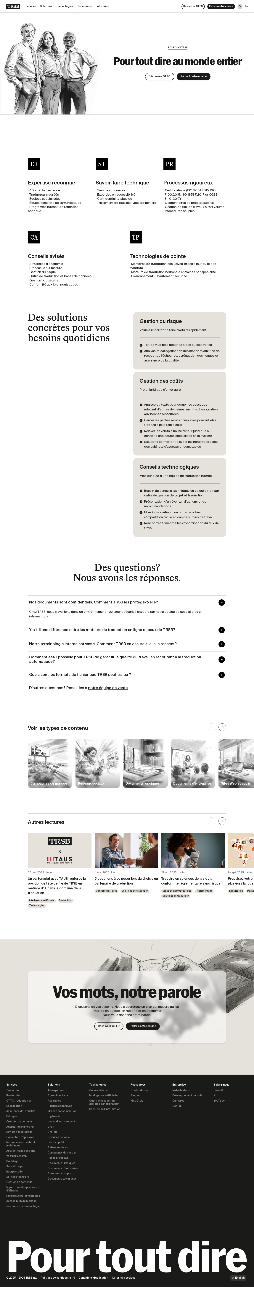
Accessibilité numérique (21, 1201)
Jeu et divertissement (61, 1121)
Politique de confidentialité (58, 1278)
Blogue (135, 1095)
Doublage (12, 1161)
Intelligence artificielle (41, 900)
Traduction (13, 1090)
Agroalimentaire (58, 1095)
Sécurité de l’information (104, 1109)
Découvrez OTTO (193, 6)
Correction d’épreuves (20, 1137)
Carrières (178, 1101)
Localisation (236, 891)
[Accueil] (13, 6)
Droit (51, 1127)
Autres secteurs (58, 1147)
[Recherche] (239, 6)
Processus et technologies (23, 1196)
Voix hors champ (16, 1156)
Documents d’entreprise (63, 1168)
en (246, 6)
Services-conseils (17, 1177)
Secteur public (57, 1142)
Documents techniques (62, 1179)
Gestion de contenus (19, 1182)
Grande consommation (62, 1111)
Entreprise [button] (102, 6)
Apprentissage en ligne (20, 1151)
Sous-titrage (14, 1166)
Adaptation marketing (20, 1127)
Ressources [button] (84, 6)
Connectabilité (98, 1090)
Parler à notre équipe (221, 6)
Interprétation (15, 1171)
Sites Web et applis (60, 1173)
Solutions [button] (46, 6)
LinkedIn (219, 1090)
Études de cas (139, 1090)
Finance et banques (60, 1106)
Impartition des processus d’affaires (23, 1189)
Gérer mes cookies (123, 1278)
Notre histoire (181, 1090)
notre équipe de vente (108, 688)
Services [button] (30, 6)
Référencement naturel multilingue (20, 1144)
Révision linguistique (19, 1132)
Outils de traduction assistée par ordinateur (104, 1102)
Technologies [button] (64, 6)
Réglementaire (204, 891)
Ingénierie (54, 1116)
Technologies (36, 905)
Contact (177, 1106)
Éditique (11, 1116)
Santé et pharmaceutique (177, 891)
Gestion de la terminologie (23, 1206)
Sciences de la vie (59, 1137)
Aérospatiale (56, 1090)
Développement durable (187, 1095)
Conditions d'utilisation (93, 1278)
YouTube (219, 1101)
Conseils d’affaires (106, 891)
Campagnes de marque (62, 1152)
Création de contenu (19, 1121)
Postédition (65, 900)
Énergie (52, 1132)
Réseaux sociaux (58, 1158)
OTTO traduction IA (18, 1101)
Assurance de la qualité (20, 1111)
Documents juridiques (61, 1163)
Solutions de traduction (135, 891)
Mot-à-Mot (137, 1101)
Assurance (54, 1101)
